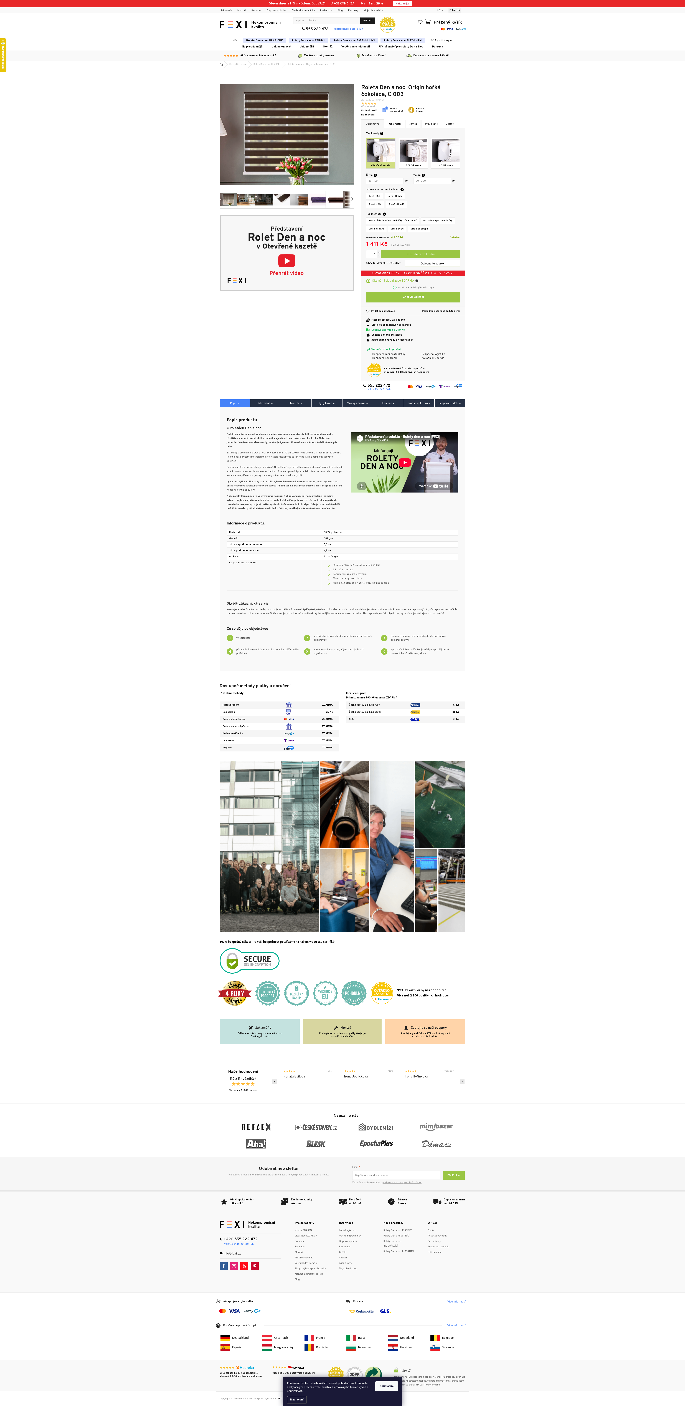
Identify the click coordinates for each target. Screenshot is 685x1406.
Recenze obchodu (437, 1236)
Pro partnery (434, 1241)
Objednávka (372, 124)
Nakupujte (402, 3)
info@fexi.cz (232, 1253)
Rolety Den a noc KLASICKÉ (398, 1230)
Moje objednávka (373, 10)
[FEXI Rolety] (247, 1224)
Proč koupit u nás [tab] (418, 403)
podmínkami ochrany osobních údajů (402, 1182)
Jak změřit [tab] (264, 403)
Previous (274, 1081)
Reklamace (326, 10)
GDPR (342, 1252)
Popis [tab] (233, 403)
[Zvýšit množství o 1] (379, 252)
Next (462, 1081)
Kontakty (353, 10)
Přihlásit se (453, 1175)
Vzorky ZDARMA (304, 1230)
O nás (431, 1230)
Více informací (456, 1301)
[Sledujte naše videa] (245, 1266)
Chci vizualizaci (413, 297)
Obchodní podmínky (303, 10)
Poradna (299, 1241)
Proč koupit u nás (304, 1257)
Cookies (343, 1257)
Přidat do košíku (420, 254)
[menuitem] (235, 40)
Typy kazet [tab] (325, 403)
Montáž (241, 10)
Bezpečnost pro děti (438, 1246)
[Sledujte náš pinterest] (255, 1266)
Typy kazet (431, 124)
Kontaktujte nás (347, 1230)
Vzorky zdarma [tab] (356, 403)
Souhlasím (387, 1386)
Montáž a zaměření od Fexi (309, 1274)
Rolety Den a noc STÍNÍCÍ (396, 1236)
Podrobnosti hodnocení (369, 112)
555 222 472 (317, 29)
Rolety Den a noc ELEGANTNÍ (399, 1251)
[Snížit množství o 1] (379, 256)
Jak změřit (226, 10)
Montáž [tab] (295, 403)
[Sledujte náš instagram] (235, 1266)
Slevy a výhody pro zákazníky (310, 1268)
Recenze (256, 10)
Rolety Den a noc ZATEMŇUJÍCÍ (393, 1244)
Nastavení (297, 1399)
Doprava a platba (276, 10)
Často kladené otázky (306, 1263)
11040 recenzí (249, 1090)
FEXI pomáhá (435, 1252)
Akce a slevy (345, 1263)
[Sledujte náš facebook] (224, 1266)
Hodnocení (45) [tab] (388, 403)
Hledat (367, 20)
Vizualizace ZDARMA (306, 1236)
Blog (340, 10)
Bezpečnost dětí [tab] (448, 403)
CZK (439, 10)
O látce (449, 124)
